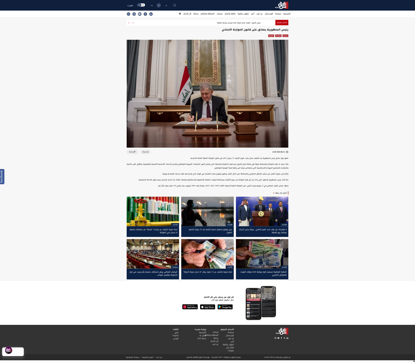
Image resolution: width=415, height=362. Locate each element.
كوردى (176, 338)
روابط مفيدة (200, 329)
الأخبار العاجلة (282, 22)
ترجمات (219, 14)
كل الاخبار (187, 14)
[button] (128, 23)
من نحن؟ (159, 357)
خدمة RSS (202, 338)
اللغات (176, 329)
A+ (151, 5)
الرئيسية (286, 14)
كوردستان (269, 14)
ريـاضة (196, 14)
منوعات (231, 350)
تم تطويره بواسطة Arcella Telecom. (277, 357)
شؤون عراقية (243, 14)
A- (166, 5)
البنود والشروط (147, 357)
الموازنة (271, 36)
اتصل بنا (203, 335)
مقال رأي (230, 347)
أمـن (252, 14)
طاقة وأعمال (230, 14)
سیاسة (278, 14)
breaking (278, 36)
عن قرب (259, 14)
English (176, 335)
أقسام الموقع (227, 329)
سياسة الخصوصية (132, 357)
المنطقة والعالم (207, 14)
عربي (177, 332)
